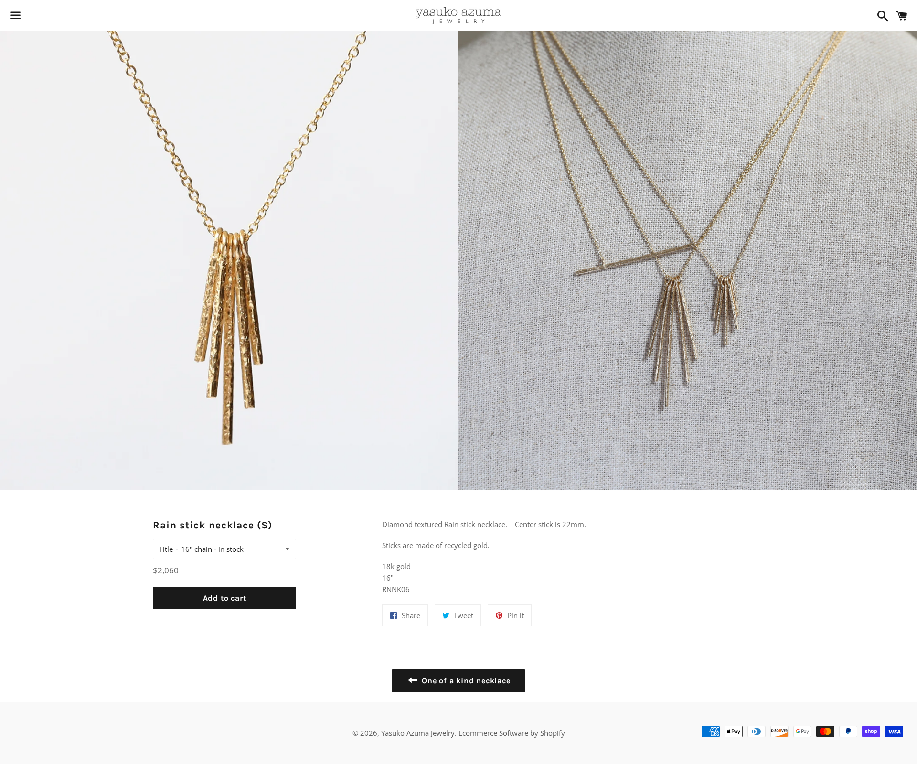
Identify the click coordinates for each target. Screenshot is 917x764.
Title (166, 549)
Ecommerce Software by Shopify (511, 733)
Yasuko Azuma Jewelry (418, 733)
